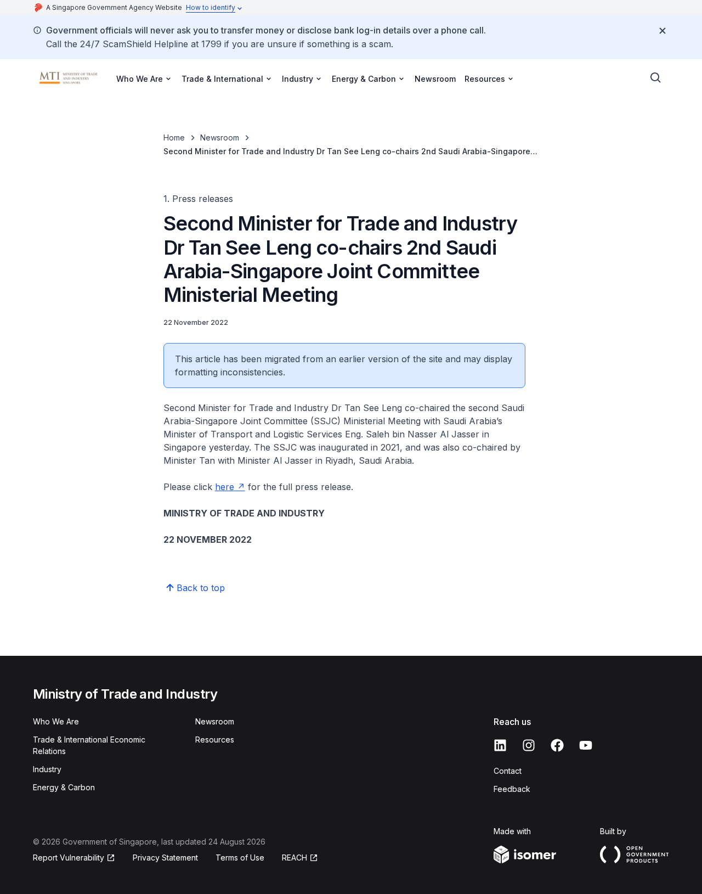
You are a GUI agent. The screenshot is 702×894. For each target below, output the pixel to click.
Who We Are (56, 721)
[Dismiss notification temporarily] (662, 31)
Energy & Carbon (64, 787)
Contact (508, 770)
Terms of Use (240, 857)
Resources (214, 739)
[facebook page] (557, 745)
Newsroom (435, 78)
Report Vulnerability (68, 857)
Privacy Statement (165, 857)
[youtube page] (585, 745)
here (224, 486)
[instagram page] (528, 745)
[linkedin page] (500, 745)
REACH (294, 857)
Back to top (201, 587)
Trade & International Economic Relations (89, 745)
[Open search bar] (656, 78)
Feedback (512, 789)
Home (174, 137)
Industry (47, 769)
